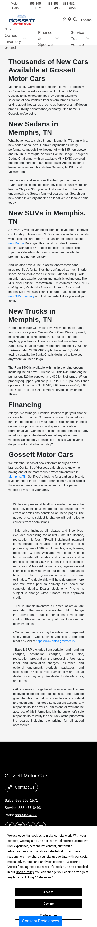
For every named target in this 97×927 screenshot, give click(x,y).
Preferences (49, 915)
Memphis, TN (17, 476)
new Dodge (16, 243)
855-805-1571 (26, 800)
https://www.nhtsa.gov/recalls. (55, 641)
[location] (70, 20)
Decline (48, 903)
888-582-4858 (26, 815)
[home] (65, 20)
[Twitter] (84, 6)
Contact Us (24, 787)
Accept (48, 892)
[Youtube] (89, 6)
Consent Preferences (40, 921)
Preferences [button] (43, 877)
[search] (75, 20)
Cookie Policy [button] (25, 872)
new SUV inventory (21, 296)
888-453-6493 (29, 808)
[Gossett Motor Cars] (34, 19)
